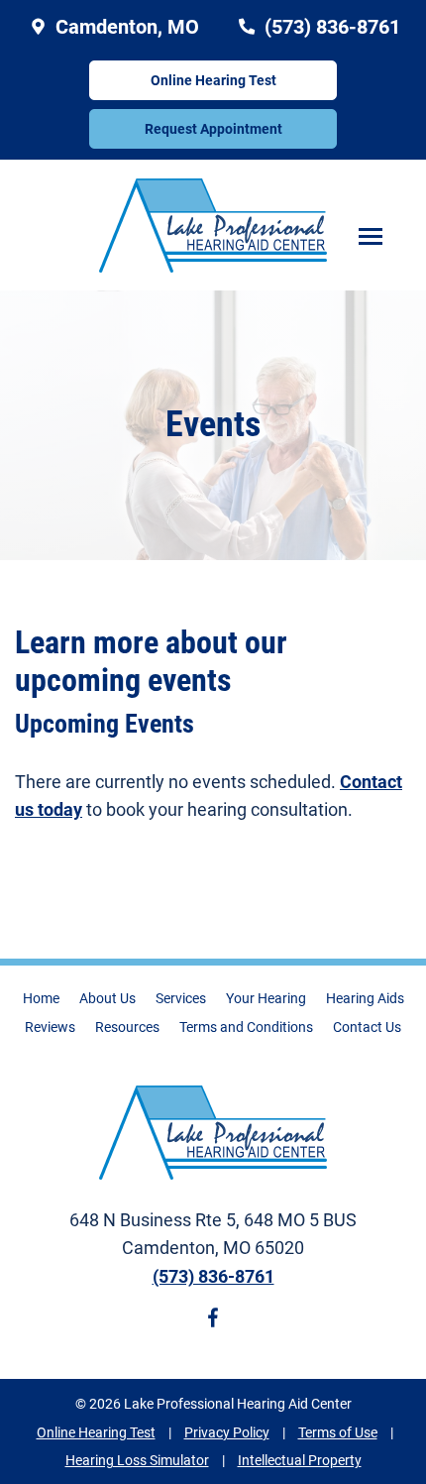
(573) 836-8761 (330, 27)
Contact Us (367, 1027)
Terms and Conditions (246, 1027)
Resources (127, 1027)
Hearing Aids (365, 998)
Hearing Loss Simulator (137, 1460)
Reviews (50, 1027)
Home (41, 998)
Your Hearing (266, 998)
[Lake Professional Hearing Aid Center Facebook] (213, 1321)
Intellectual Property (300, 1460)
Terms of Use (337, 1432)
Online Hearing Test (96, 1432)
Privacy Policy (226, 1432)
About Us (107, 998)
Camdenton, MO (125, 27)
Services (181, 998)
